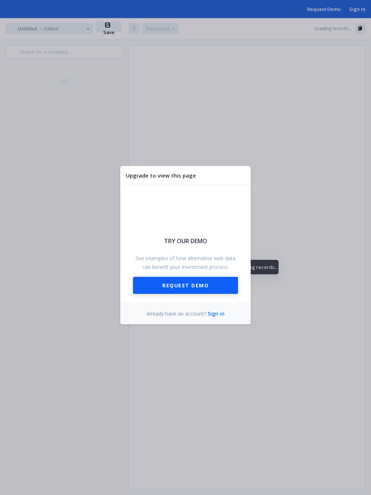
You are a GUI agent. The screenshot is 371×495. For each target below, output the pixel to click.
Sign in (216, 313)
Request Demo (185, 285)
